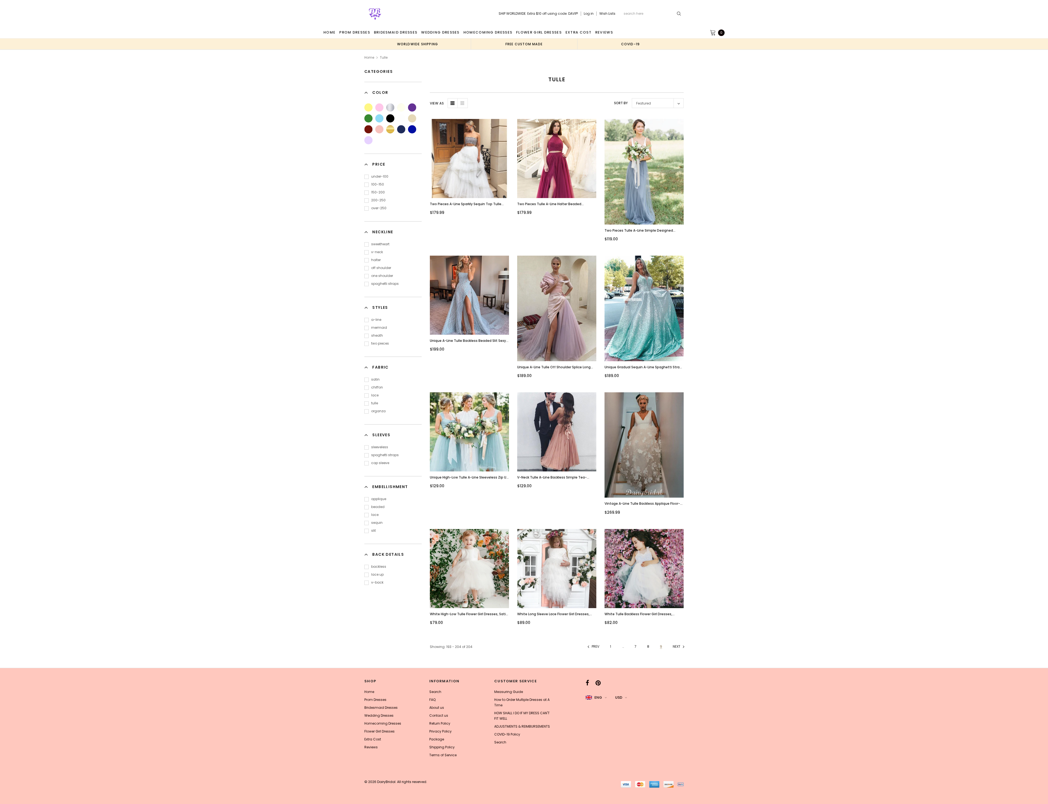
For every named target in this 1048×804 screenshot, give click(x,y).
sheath (377, 335)
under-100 (379, 176)
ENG (598, 697)
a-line (376, 319)
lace (375, 395)
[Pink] (379, 107)
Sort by (621, 103)
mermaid (379, 327)
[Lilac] (368, 140)
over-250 (378, 208)
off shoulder (381, 267)
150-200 (378, 192)
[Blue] (379, 118)
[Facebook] (587, 683)
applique (378, 499)
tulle (374, 403)
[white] (401, 118)
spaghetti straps (385, 283)
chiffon (377, 387)
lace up (377, 574)
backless (378, 566)
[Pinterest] (598, 683)
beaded (378, 506)
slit (373, 530)
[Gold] (390, 129)
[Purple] (412, 107)
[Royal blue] (412, 129)
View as (437, 103)
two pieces (380, 343)
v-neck (377, 252)
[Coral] (379, 129)
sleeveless (379, 447)
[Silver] (390, 107)
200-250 (378, 200)
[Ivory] (401, 107)
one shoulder (382, 275)
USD (618, 697)
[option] (417, 43)
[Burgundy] (368, 129)
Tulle (384, 57)
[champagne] (412, 118)
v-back (377, 582)
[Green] (368, 118)
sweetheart (380, 244)
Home (369, 57)
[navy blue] (401, 129)
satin (375, 379)
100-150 (377, 184)
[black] (390, 118)
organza (378, 411)
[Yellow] (368, 107)
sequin (377, 522)
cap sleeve (380, 463)
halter (376, 260)
